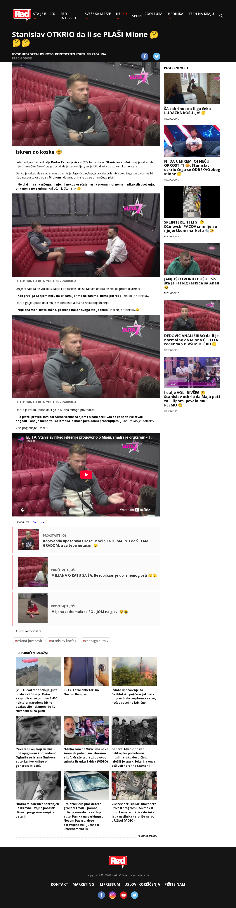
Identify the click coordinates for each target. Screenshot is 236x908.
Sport (137, 16)
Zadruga (38, 522)
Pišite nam (174, 884)
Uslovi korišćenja (142, 884)
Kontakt (59, 884)
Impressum (109, 884)
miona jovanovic (29, 640)
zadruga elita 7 (95, 640)
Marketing (83, 884)
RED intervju (68, 15)
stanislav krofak (62, 640)
